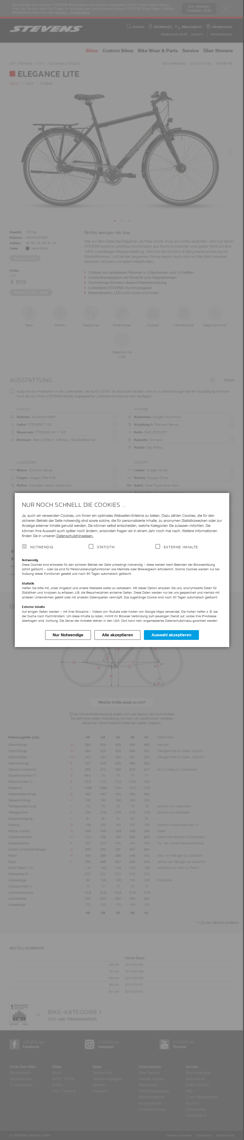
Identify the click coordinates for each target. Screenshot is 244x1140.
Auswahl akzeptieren (171, 634)
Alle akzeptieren (117, 634)
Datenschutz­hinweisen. (74, 536)
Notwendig (42, 547)
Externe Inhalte (181, 547)
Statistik (106, 547)
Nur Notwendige (68, 634)
